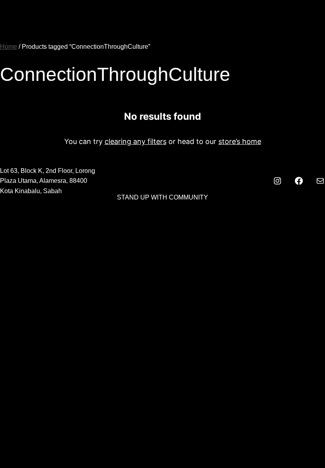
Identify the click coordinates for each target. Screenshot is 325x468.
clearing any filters (135, 141)
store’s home (239, 141)
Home (8, 46)
